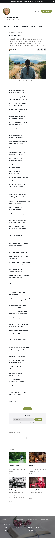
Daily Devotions (7, 522)
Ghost (26, 535)
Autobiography (32, 524)
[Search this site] (39, 11)
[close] (53, 2)
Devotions (16, 26)
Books (17, 522)
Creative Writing (20, 524)
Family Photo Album (33, 527)
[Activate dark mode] (35, 11)
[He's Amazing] (17, 489)
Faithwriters (19, 32)
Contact (40, 26)
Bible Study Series (7, 524)
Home (4, 26)
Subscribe (26, 409)
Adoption (30, 522)
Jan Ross (15, 49)
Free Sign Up (45, 11)
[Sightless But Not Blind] (17, 463)
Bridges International (46, 522)
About (9, 26)
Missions (33, 26)
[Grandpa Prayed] (37, 463)
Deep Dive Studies (7, 527)
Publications (25, 26)
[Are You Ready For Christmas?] (37, 489)
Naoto (31, 535)
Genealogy (31, 530)
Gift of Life (44, 524)
